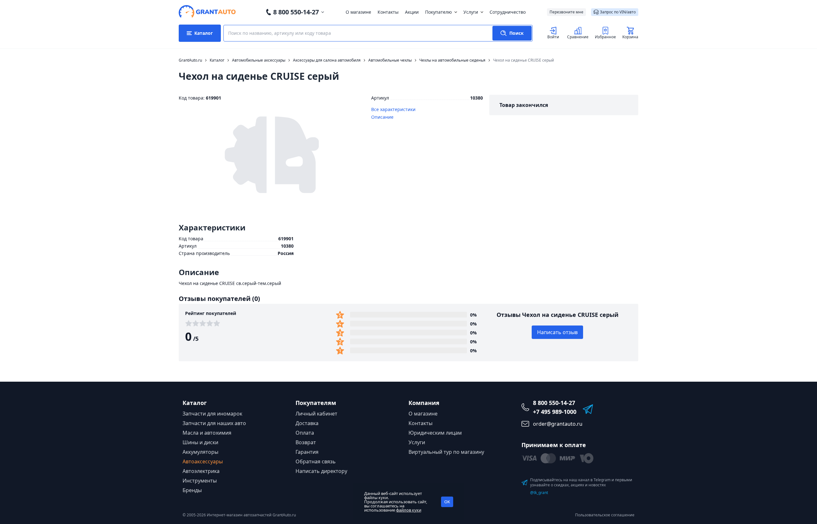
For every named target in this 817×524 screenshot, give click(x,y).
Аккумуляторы (200, 451)
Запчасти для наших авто (214, 423)
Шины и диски (200, 442)
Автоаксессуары (203, 461)
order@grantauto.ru (557, 423)
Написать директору (321, 471)
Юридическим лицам (435, 432)
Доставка (307, 423)
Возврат (306, 442)
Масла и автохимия (207, 432)
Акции (412, 12)
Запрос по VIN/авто (618, 12)
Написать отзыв (557, 332)
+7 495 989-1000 (554, 411)
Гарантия (307, 451)
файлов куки (408, 510)
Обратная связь (316, 461)
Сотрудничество (508, 12)
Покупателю (438, 12)
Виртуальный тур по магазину (446, 451)
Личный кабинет (316, 413)
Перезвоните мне (566, 12)
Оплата (305, 432)
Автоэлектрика (201, 471)
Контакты (388, 12)
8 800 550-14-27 (296, 12)
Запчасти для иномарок (212, 413)
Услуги (470, 12)
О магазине (358, 12)
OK (447, 502)
